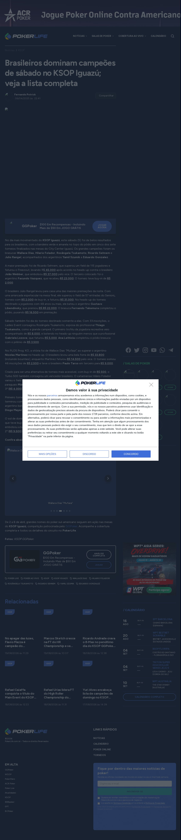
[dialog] (90, 420)
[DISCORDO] (152, 386)
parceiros (52, 395)
